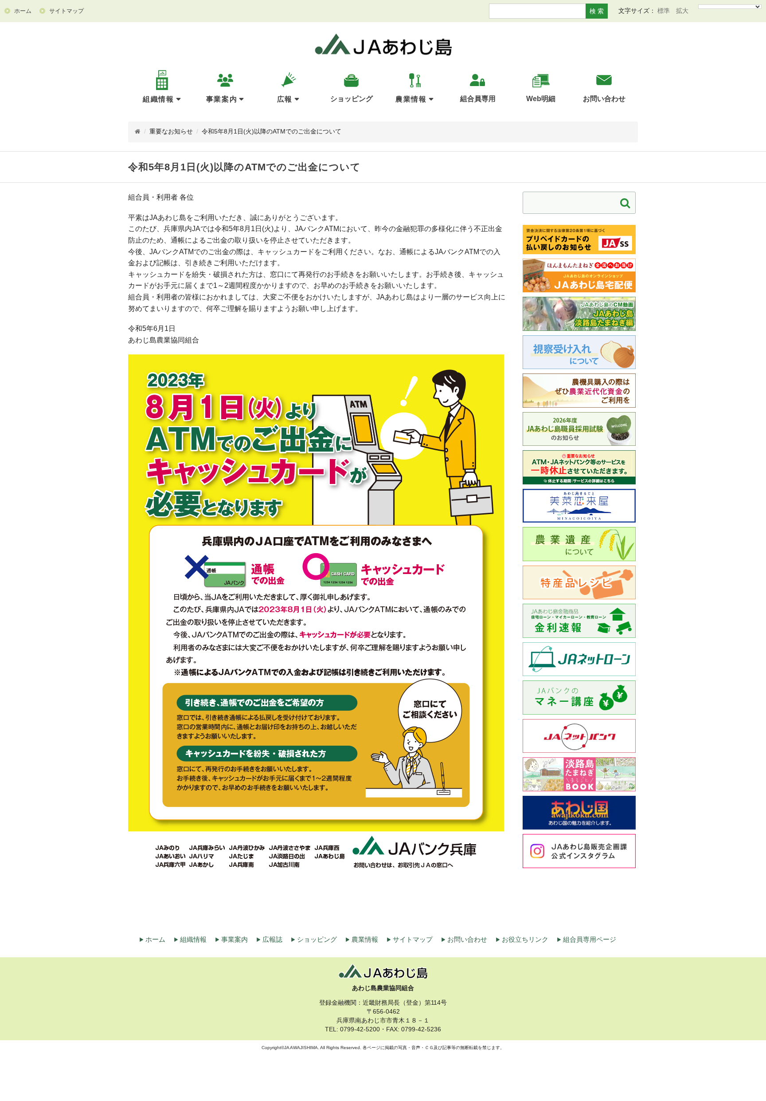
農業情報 (410, 99)
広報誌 (272, 939)
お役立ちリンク (525, 939)
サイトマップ (413, 939)
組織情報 (158, 99)
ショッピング (317, 939)
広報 (285, 99)
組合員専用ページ (589, 939)
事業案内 (221, 99)
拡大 (682, 10)
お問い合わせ (467, 939)
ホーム (155, 939)
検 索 (597, 11)
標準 (663, 10)
